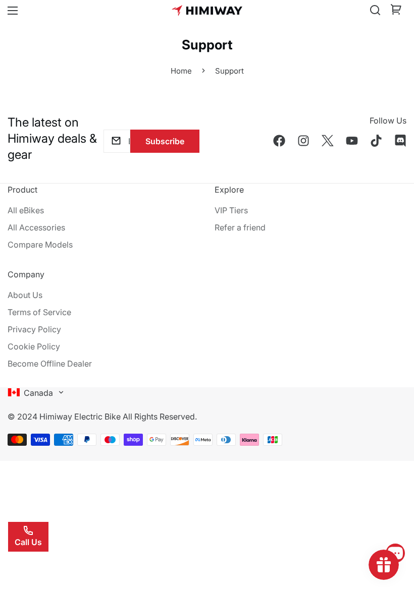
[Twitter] (328, 141)
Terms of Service (39, 312)
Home (181, 71)
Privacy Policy (34, 329)
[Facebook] (279, 141)
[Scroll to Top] (394, 540)
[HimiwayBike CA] (207, 10)
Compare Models (40, 245)
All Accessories (36, 227)
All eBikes (26, 210)
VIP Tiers (231, 210)
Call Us (28, 542)
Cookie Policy (34, 346)
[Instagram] (303, 141)
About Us (25, 295)
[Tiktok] (376, 141)
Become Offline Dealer (50, 364)
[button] (396, 10)
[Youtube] (352, 141)
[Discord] (400, 141)
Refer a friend (240, 227)
